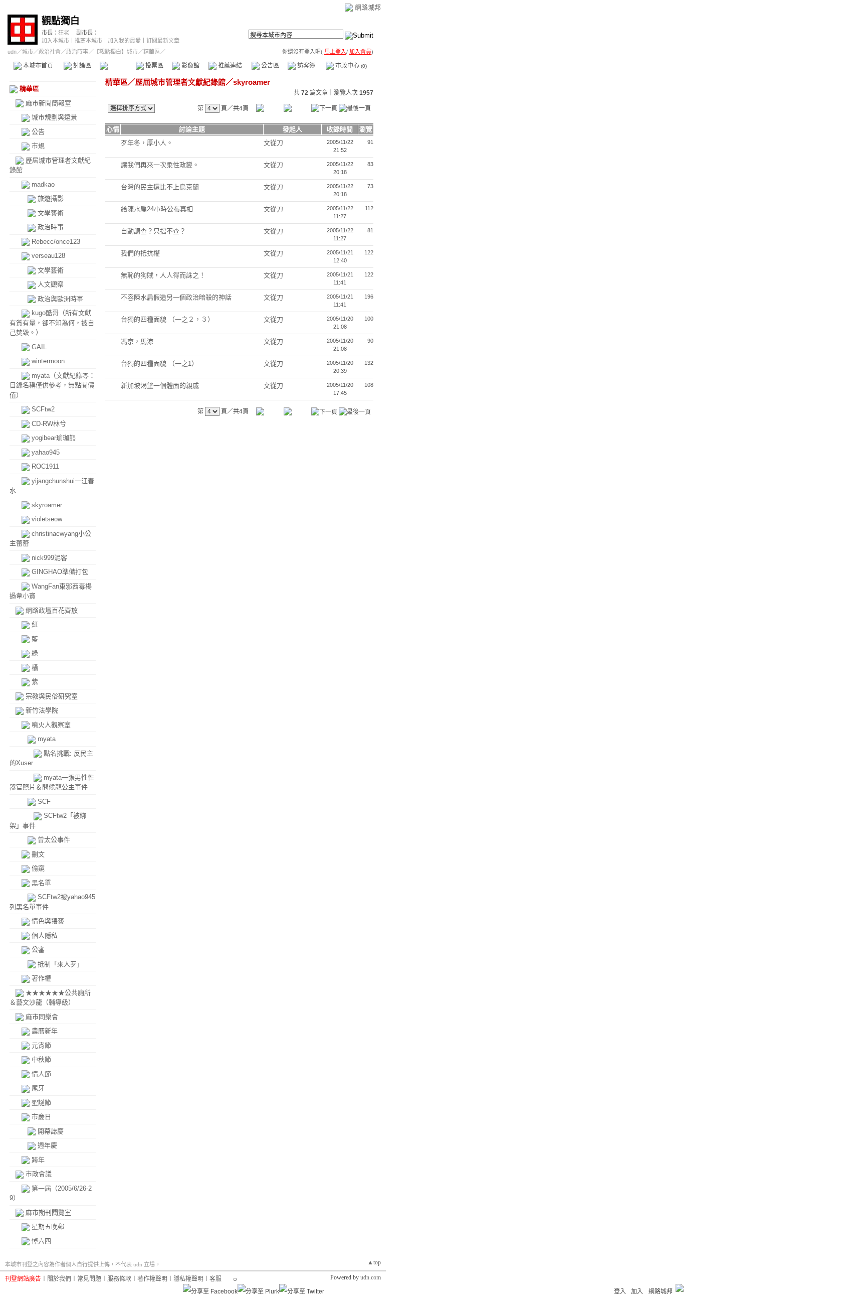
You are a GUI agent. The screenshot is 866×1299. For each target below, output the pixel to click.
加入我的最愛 (124, 41)
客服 (215, 1278)
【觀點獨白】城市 (116, 52)
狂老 (63, 33)
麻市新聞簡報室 (48, 103)
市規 (38, 146)
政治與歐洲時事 (60, 299)
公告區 (269, 65)
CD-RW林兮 (49, 423)
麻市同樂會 (42, 1017)
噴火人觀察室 (51, 725)
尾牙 (38, 1088)
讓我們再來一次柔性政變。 (160, 165)
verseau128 (48, 255)
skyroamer (47, 505)
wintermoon (48, 361)
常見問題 (89, 1278)
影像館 (189, 65)
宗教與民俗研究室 (52, 696)
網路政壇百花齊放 (52, 610)
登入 (620, 1291)
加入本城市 (55, 41)
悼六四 (41, 1241)
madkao (43, 184)
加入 (637, 1291)
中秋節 (41, 1059)
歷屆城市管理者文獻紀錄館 (180, 82)
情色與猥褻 (48, 921)
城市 (27, 52)
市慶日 (41, 1116)
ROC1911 (45, 466)
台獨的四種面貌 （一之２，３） (167, 319)
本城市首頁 (37, 65)
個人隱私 (45, 935)
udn (12, 52)
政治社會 (50, 52)
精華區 (117, 65)
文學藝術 (51, 213)
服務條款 (119, 1278)
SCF (44, 801)
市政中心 (350, 65)
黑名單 (41, 883)
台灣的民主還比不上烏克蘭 (160, 187)
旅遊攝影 (51, 198)
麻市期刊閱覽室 (48, 1212)
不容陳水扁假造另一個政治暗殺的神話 (176, 297)
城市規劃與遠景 (54, 117)
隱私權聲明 (188, 1278)
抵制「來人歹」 (60, 964)
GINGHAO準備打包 (60, 571)
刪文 (38, 854)
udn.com (370, 1277)
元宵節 (41, 1045)
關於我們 (59, 1278)
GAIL (39, 347)
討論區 (81, 65)
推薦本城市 (88, 41)
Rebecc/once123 (56, 241)
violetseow (47, 519)
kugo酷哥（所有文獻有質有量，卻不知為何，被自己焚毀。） (52, 322)
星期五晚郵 (48, 1226)
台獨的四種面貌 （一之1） (159, 363)
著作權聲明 (152, 1278)
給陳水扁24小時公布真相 (157, 209)
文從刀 (273, 143)
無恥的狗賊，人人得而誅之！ (163, 275)
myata (47, 739)
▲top (374, 1262)
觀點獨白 (61, 21)
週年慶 (47, 1145)
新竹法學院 (42, 710)
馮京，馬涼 (137, 341)
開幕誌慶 (51, 1131)
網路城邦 (368, 7)
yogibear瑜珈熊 (54, 438)
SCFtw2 (43, 409)
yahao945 (46, 452)
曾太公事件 (54, 839)
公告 (38, 131)
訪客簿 (305, 65)
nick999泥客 (49, 557)
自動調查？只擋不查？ (153, 231)
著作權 (41, 978)
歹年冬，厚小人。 (147, 143)
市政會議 (39, 1174)
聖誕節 (41, 1102)
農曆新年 (45, 1031)
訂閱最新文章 (162, 41)
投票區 (153, 65)
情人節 (41, 1074)
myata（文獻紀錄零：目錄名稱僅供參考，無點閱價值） (52, 385)
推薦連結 (229, 65)
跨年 (38, 1160)
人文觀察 (51, 284)
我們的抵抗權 (140, 253)
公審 (38, 949)
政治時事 (77, 52)
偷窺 (38, 868)
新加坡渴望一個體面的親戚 (160, 385)
